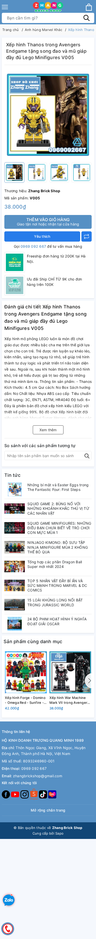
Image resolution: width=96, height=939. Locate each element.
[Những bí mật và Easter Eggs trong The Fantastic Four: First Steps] (14, 489)
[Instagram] (25, 794)
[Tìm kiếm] (86, 18)
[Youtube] (15, 794)
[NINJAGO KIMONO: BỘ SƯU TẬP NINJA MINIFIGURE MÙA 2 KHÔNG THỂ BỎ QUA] (14, 547)
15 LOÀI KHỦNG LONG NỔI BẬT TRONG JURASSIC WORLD (55, 602)
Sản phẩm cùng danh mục (33, 641)
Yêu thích (42, 236)
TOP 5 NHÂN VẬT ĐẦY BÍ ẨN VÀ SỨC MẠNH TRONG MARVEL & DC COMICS (57, 585)
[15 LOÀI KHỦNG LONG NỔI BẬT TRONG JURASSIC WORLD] (14, 604)
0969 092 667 (33, 246)
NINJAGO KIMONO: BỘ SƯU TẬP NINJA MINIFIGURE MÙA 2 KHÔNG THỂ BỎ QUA (57, 547)
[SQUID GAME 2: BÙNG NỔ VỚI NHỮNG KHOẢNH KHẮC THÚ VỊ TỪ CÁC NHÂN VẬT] (14, 508)
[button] (88, 680)
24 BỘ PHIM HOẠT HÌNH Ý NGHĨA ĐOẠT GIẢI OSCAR (57, 621)
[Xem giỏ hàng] (88, 7)
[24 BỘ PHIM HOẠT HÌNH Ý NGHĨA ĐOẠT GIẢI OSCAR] (14, 623)
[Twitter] (34, 794)
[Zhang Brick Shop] (48, 7)
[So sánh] (86, 236)
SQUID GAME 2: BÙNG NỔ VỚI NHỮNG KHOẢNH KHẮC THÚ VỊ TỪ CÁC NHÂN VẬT (58, 508)
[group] (48, 115)
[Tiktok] (43, 794)
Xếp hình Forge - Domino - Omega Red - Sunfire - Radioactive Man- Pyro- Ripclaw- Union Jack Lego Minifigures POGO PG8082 (25, 700)
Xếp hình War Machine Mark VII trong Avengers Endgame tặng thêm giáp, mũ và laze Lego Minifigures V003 (70, 700)
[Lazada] (52, 794)
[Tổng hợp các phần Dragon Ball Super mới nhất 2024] (14, 566)
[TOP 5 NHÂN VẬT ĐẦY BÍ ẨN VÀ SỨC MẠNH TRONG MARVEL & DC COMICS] (14, 585)
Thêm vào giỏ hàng (48, 221)
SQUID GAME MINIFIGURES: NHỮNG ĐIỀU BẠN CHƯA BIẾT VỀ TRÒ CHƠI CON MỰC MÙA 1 (59, 528)
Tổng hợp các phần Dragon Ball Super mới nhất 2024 (54, 564)
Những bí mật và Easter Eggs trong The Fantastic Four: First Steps (58, 487)
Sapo (59, 833)
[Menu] (5, 7)
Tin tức (12, 475)
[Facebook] (6, 794)
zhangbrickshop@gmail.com (37, 776)
